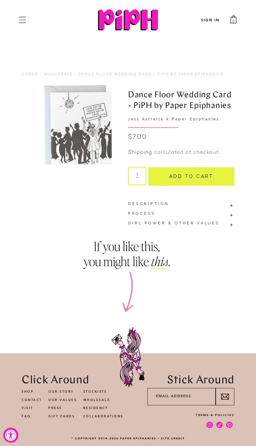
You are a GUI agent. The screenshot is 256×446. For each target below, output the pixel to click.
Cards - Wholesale (47, 74)
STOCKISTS (95, 391)
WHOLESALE (96, 400)
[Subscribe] (224, 396)
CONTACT (32, 400)
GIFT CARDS (61, 416)
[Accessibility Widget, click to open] (10, 435)
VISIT (27, 408)
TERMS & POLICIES (215, 415)
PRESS (55, 408)
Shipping (140, 152)
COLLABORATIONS (103, 416)
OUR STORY (61, 391)
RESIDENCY (95, 408)
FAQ (26, 416)
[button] (22, 19)
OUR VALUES (62, 400)
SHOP (28, 391)
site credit (173, 438)
